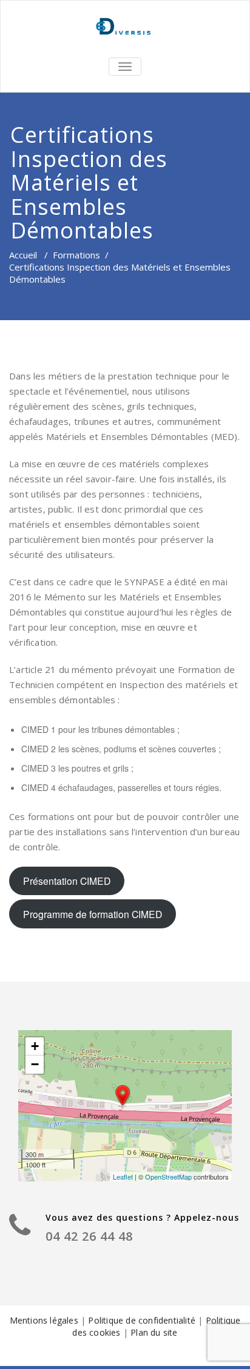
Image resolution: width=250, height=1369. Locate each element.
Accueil (23, 255)
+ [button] (35, 1046)
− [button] (35, 1064)
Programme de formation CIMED (92, 914)
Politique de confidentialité (143, 1320)
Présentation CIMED (66, 880)
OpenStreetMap (168, 1176)
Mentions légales (45, 1320)
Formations (76, 255)
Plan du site (153, 1332)
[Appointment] (125, 27)
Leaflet (123, 1176)
